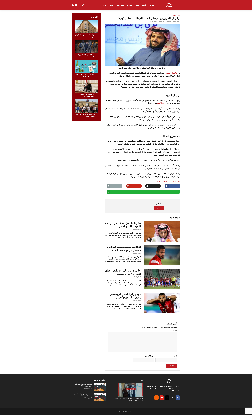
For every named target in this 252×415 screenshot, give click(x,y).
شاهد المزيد (159, 208)
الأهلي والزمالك (176, 181)
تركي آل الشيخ (171, 73)
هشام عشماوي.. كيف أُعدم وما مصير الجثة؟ (85, 55)
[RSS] (156, 397)
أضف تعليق (168, 21)
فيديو (105, 5)
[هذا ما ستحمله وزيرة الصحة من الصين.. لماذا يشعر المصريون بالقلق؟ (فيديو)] (126, 390)
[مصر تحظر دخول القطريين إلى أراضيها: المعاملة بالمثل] (86, 86)
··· (98, 5)
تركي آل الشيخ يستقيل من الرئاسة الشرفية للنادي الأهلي (123, 224)
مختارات (168, 15)
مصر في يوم (119, 411)
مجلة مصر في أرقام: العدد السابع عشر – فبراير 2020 (83, 394)
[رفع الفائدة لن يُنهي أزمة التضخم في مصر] (86, 26)
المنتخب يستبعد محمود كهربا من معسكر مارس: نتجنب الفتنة (124, 248)
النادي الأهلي (161, 103)
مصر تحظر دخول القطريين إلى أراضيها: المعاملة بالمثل (86, 95)
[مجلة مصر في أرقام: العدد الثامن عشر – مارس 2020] (100, 387)
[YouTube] (162, 397)
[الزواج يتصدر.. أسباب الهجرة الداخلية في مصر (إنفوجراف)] (86, 66)
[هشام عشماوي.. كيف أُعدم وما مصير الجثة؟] (86, 46)
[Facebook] (178, 397)
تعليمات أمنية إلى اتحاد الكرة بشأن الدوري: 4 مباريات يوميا (123, 272)
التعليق (174, 330)
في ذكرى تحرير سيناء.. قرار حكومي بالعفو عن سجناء (85, 115)
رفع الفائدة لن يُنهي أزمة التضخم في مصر (85, 36)
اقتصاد (144, 5)
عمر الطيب (162, 21)
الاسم (175, 356)
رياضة (111, 5)
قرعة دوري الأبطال (158, 181)
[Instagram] (167, 397)
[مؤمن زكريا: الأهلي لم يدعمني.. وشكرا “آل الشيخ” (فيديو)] (162, 303)
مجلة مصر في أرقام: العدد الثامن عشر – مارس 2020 (83, 385)
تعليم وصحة (120, 5)
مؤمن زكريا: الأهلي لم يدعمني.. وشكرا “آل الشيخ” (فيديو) (125, 296)
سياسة (151, 5)
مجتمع (137, 5)
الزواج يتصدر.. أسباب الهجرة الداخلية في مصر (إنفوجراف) (85, 75)
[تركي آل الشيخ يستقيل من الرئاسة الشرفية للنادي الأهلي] (162, 231)
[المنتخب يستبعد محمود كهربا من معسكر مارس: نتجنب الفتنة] (162, 255)
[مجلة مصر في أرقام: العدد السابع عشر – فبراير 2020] (100, 397)
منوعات (129, 5)
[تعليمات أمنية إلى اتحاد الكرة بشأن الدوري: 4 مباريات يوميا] (162, 279)
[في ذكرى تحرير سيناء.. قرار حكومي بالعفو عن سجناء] (86, 106)
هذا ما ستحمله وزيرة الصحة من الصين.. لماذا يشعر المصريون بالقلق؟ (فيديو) (129, 399)
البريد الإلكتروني (149, 356)
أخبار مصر (174, 15)
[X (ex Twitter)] (172, 397)
